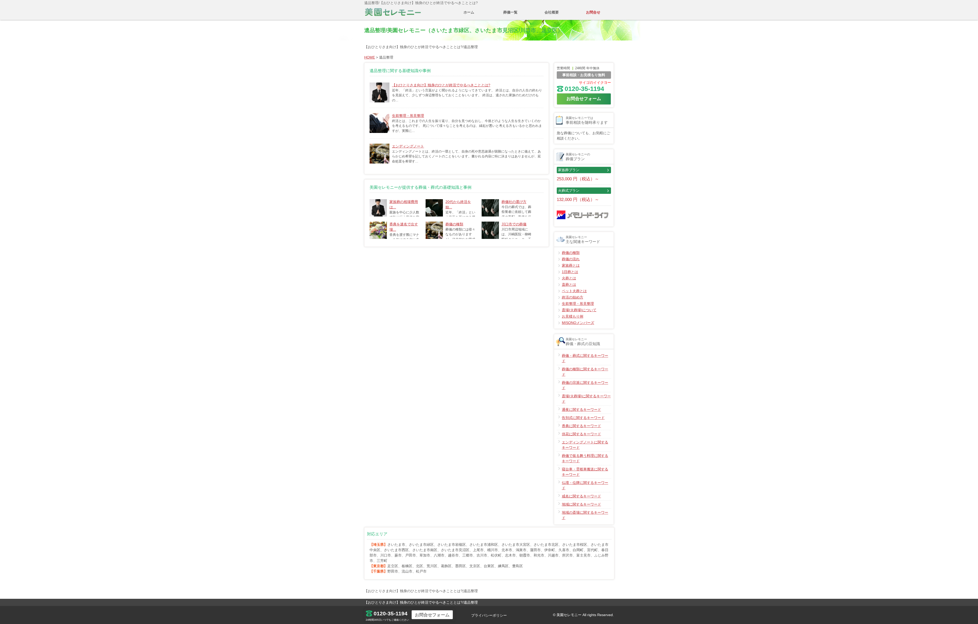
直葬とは (569, 284)
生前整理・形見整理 (408, 116)
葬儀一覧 (510, 12)
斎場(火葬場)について (579, 310)
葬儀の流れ (571, 259)
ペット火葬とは (574, 291)
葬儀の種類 (454, 224)
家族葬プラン (568, 170)
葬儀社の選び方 (513, 202)
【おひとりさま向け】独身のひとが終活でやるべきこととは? (441, 85)
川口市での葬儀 (513, 224)
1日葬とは (570, 272)
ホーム (469, 12)
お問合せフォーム (583, 98)
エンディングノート (408, 146)
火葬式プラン (568, 190)
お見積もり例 (572, 316)
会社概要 (552, 12)
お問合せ (593, 12)
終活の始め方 (572, 297)
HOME (369, 57)
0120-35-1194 (584, 88)
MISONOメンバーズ (578, 323)
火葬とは (569, 278)
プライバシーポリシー (489, 615)
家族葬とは (571, 265)
